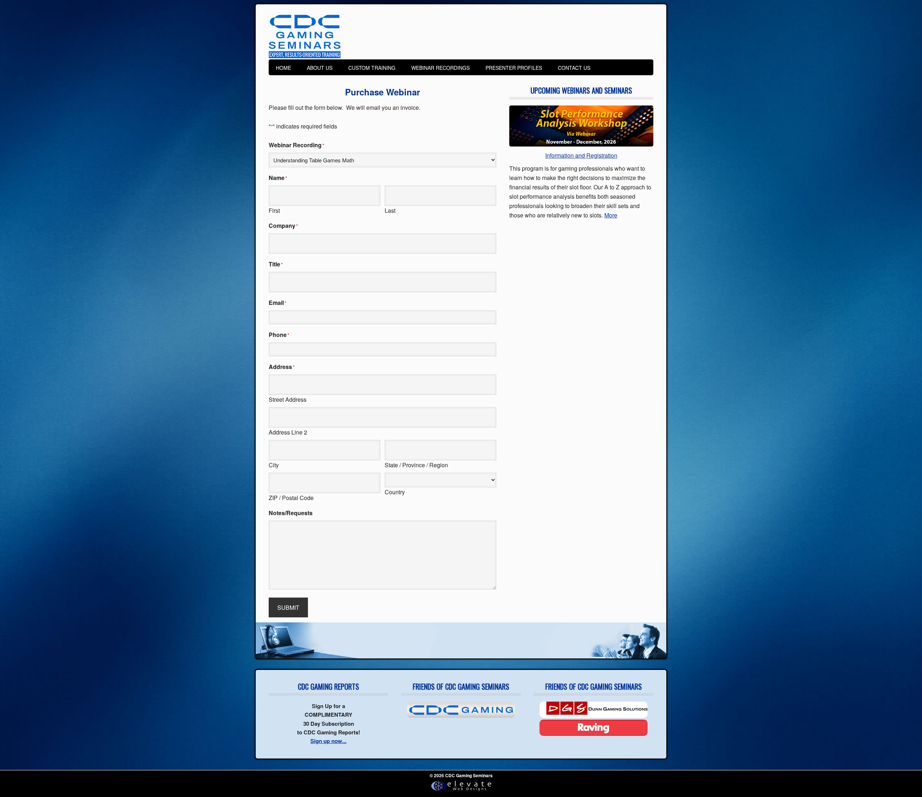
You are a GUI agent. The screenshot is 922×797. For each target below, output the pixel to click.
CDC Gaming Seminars (305, 36)
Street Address (287, 399)
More (610, 215)
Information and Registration (581, 155)
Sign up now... (328, 741)
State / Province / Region (416, 465)
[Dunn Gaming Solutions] (593, 710)
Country (395, 492)
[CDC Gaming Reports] (461, 710)
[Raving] (593, 728)
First (274, 210)
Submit (288, 607)
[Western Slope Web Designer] (461, 791)
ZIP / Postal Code (291, 498)
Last (390, 210)
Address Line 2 (288, 432)
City (274, 465)
